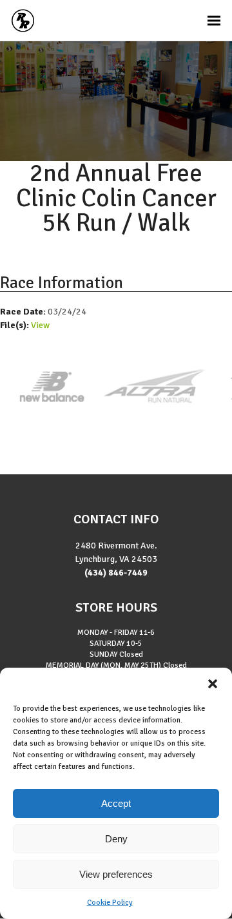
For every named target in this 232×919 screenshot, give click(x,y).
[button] (212, 683)
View (40, 325)
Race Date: (24, 311)
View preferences (116, 874)
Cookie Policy (110, 902)
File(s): (15, 325)
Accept (116, 803)
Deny (116, 838)
